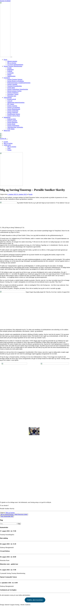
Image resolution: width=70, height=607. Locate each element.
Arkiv (9, 148)
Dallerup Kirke (11, 119)
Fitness (9, 74)
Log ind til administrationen (15, 64)
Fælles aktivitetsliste (35, 600)
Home (5, 59)
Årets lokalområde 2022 (7, 516)
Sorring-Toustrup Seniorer (14, 79)
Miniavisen (7, 130)
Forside (9, 68)
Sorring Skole (11, 124)
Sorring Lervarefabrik (13, 107)
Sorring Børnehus (12, 122)
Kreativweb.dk (11, 99)
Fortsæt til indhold (5, 1)
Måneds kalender (12, 61)
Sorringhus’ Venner (12, 94)
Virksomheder (8, 97)
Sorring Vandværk (12, 112)
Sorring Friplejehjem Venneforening (17, 89)
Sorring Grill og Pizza (13, 115)
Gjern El (9, 101)
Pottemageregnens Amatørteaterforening (18, 82)
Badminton (10, 69)
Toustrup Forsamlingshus (14, 86)
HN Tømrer (10, 104)
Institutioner (7, 117)
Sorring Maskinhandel (13, 109)
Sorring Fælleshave (12, 92)
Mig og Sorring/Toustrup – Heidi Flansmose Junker (14, 514)
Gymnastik (10, 73)
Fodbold (9, 71)
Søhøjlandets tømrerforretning (15, 102)
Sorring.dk (3, 138)
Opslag (9, 150)
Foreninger (7, 78)
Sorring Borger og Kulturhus (15, 81)
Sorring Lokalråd (12, 84)
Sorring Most (11, 87)
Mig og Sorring (11, 63)
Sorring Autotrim (12, 106)
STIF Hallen (10, 129)
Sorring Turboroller (12, 110)
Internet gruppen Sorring (14, 91)
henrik (30, 194)
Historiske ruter (11, 96)
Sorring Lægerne (12, 120)
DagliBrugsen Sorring (13, 114)
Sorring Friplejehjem (13, 125)
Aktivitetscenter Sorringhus (15, 127)
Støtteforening (11, 76)
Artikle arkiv (7, 145)
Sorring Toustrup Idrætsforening (13, 66)
